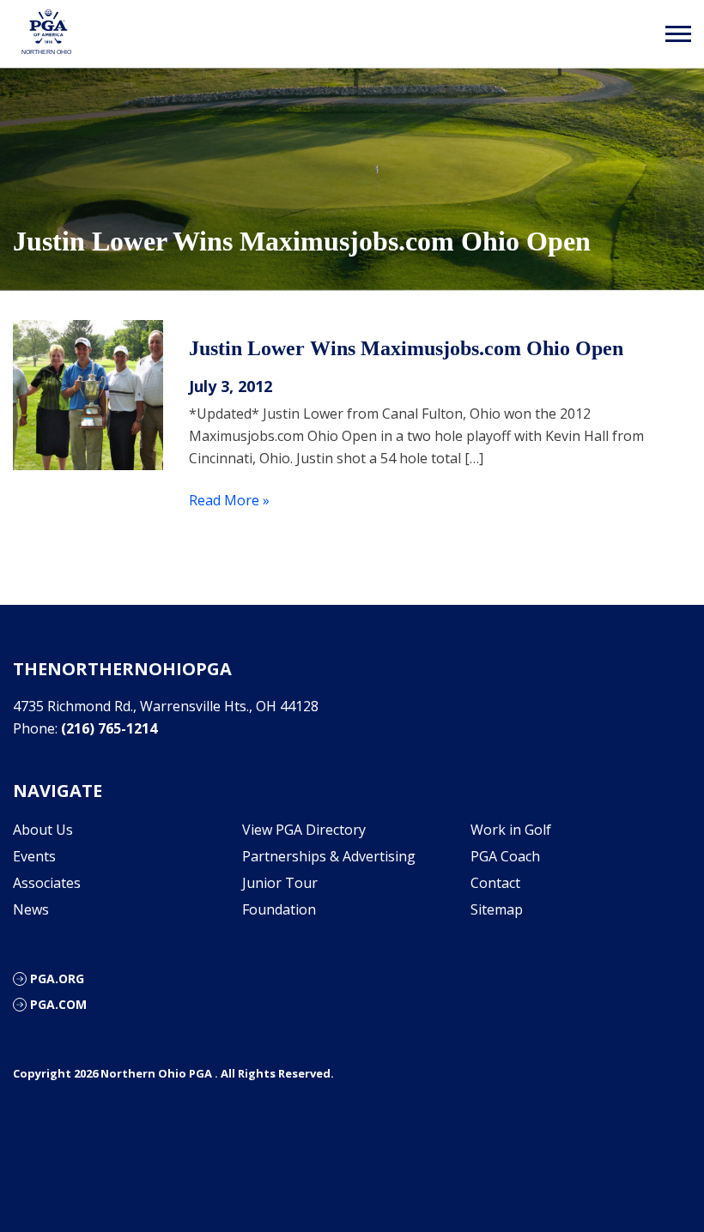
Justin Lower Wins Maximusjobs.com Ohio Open (406, 348)
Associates (47, 882)
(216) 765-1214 (109, 728)
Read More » (229, 500)
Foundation (279, 909)
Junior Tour (280, 882)
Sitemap (496, 909)
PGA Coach (505, 856)
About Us (43, 829)
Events (34, 856)
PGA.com (58, 1004)
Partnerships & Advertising (329, 856)
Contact (495, 882)
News (31, 909)
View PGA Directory (304, 829)
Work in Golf (510, 829)
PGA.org (57, 978)
